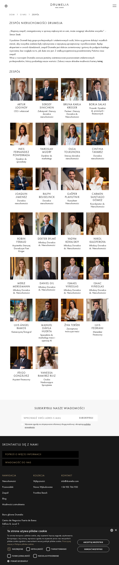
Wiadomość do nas (18, 462)
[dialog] (59, 546)
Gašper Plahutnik (72, 198)
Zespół (5, 492)
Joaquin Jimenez (21, 198)
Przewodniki (7, 486)
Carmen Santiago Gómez (97, 200)
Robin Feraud (21, 245)
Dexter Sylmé (47, 242)
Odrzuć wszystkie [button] (93, 549)
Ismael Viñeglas (72, 288)
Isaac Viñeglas (97, 288)
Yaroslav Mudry (46, 153)
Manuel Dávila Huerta (47, 332)
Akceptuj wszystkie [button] (93, 542)
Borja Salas (97, 109)
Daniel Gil (46, 286)
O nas (23, 14)
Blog (4, 498)
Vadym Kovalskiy (72, 243)
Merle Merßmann (21, 288)
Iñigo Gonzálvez (21, 376)
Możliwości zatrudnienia (13, 504)
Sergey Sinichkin (47, 110)
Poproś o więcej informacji (23, 454)
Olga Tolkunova (72, 153)
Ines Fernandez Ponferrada (21, 155)
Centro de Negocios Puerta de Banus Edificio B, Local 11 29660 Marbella (19, 524)
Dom (12, 14)
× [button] (116, 530)
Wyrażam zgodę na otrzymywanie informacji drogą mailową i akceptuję (58, 426)
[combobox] (111, 530)
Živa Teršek (72, 328)
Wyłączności (39, 481)
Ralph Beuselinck (47, 198)
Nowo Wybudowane (43, 486)
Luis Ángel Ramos (21, 328)
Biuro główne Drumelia (12, 514)
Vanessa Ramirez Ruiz (47, 379)
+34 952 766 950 (69, 486)
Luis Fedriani (97, 329)
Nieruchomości (9, 481)
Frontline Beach (40, 492)
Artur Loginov (21, 108)
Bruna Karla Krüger (72, 110)
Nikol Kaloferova (97, 243)
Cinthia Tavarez (97, 153)
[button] (6, 6)
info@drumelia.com (70, 481)
